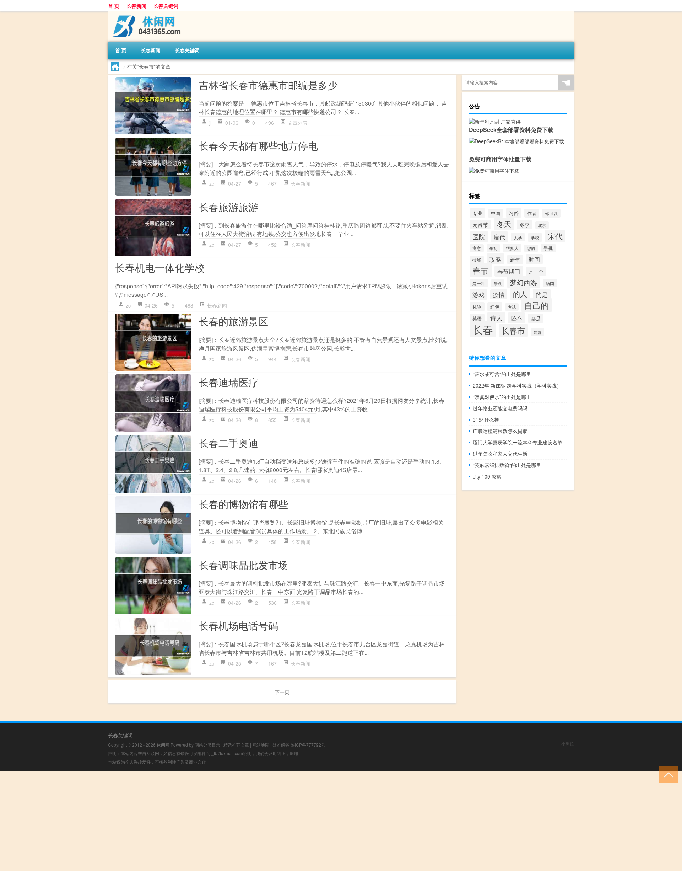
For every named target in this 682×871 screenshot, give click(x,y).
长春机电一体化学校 (160, 267)
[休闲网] (145, 13)
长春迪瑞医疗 (228, 382)
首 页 (113, 5)
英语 (477, 318)
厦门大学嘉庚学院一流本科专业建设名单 (517, 442)
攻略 (495, 259)
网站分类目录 (207, 745)
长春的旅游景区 (233, 321)
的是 (542, 294)
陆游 (537, 332)
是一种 (478, 283)
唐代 (499, 237)
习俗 (514, 213)
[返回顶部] (667, 774)
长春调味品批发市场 (243, 564)
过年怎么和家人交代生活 (500, 453)
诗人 (496, 317)
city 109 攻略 (487, 476)
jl (210, 122)
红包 (494, 306)
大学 (518, 237)
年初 (493, 248)
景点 (498, 283)
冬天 (504, 224)
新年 (515, 259)
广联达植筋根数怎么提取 (500, 430)
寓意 (476, 248)
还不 (516, 318)
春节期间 (508, 271)
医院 (478, 236)
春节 (480, 270)
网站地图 (260, 745)
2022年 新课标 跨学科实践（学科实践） (517, 385)
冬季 (525, 224)
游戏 (478, 294)
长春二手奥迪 (228, 443)
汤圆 (550, 283)
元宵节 (480, 224)
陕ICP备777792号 (308, 745)
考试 (512, 307)
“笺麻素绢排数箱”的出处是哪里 (507, 465)
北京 (542, 225)
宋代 (555, 236)
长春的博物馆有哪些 (243, 504)
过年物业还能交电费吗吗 (500, 408)
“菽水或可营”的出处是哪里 (502, 374)
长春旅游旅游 (228, 206)
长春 (482, 329)
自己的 (536, 305)
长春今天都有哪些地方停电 (258, 145)
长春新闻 (136, 5)
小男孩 (567, 744)
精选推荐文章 (236, 745)
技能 (476, 260)
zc (211, 183)
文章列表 (298, 122)
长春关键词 (165, 5)
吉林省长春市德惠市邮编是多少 (268, 85)
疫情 (498, 294)
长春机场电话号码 (238, 625)
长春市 (513, 330)
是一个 (536, 271)
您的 (531, 248)
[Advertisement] (213, 821)
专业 (477, 213)
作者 (531, 213)
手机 (548, 248)
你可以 (551, 213)
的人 (520, 294)
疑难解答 (280, 745)
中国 (495, 213)
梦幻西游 (523, 282)
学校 (535, 237)
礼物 (477, 306)
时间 (534, 259)
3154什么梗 (486, 419)
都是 (536, 318)
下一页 (282, 691)
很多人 (512, 248)
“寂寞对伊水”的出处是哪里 (502, 396)
